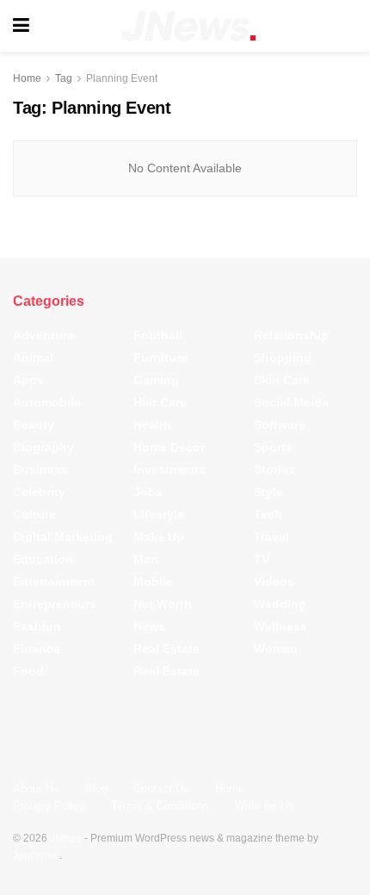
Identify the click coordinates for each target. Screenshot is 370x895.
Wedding (280, 604)
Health (152, 425)
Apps (28, 380)
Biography (43, 447)
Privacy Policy (49, 805)
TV (261, 559)
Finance (36, 649)
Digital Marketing (63, 537)
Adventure (43, 335)
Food (28, 671)
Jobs (148, 492)
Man (145, 559)
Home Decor (169, 447)
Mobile (153, 581)
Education (43, 559)
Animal (33, 357)
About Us (36, 788)
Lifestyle (158, 514)
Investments (169, 469)
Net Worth (162, 604)
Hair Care (160, 402)
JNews (66, 838)
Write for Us (264, 805)
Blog (96, 788)
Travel (271, 537)
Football (157, 335)
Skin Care (282, 380)
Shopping (282, 357)
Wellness (280, 626)
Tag (63, 78)
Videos (274, 581)
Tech (268, 514)
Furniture (160, 357)
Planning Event (121, 78)
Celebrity (39, 492)
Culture (34, 514)
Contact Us (161, 788)
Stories (274, 469)
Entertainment (54, 581)
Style (268, 492)
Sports (273, 447)
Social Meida (291, 402)
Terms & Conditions (160, 805)
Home (27, 78)
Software (279, 425)
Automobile (47, 402)
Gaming (156, 380)
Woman (276, 649)
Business (40, 469)
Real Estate (166, 649)
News (149, 626)
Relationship (291, 335)
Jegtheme (36, 855)
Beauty (33, 425)
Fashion (37, 626)
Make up (158, 537)
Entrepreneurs (54, 604)
